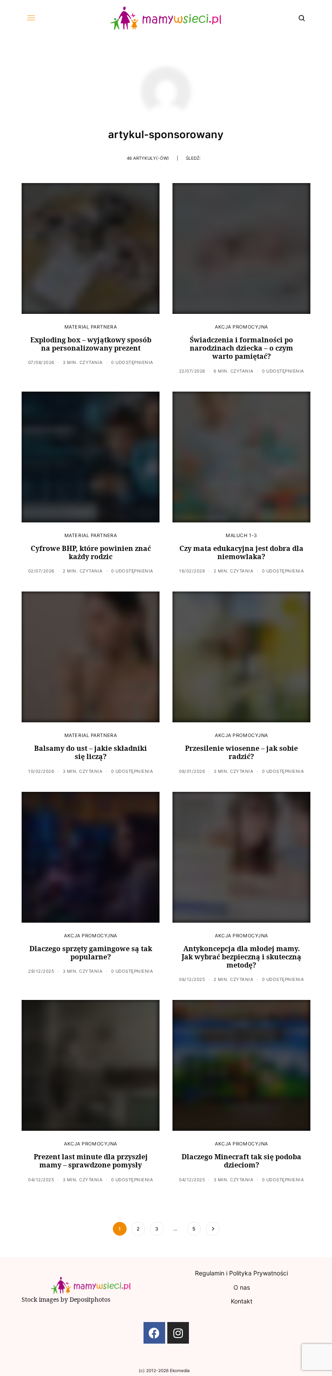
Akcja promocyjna (241, 327)
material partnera (90, 327)
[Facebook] (154, 1333)
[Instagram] (178, 1333)
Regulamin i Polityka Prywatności (241, 1273)
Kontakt (241, 1301)
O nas (241, 1287)
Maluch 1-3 (241, 535)
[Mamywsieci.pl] (166, 18)
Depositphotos (90, 1299)
